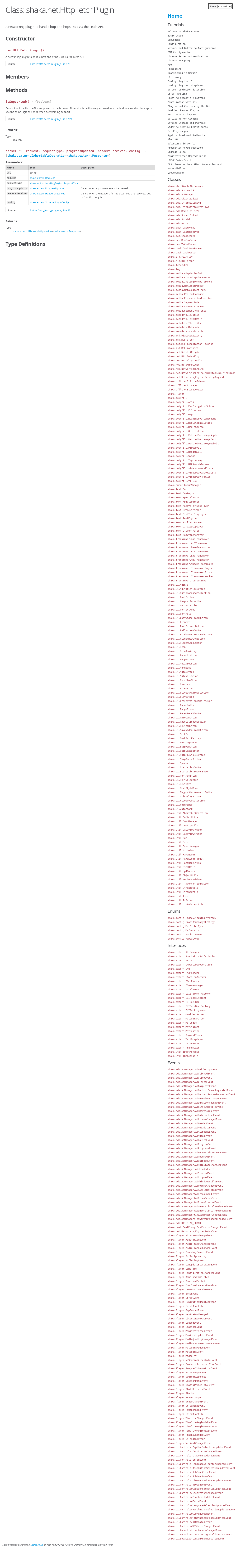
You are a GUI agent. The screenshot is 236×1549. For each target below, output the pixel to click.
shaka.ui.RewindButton (182, 726)
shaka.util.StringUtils (183, 892)
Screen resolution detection (186, 89)
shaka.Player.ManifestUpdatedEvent (190, 1335)
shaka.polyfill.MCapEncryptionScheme (192, 418)
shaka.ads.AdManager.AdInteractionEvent (194, 1115)
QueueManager (176, 172)
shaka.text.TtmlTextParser (185, 522)
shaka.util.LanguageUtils (184, 863)
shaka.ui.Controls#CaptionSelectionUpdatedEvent (199, 1488)
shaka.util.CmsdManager (183, 821)
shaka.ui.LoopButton (181, 659)
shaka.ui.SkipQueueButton (184, 759)
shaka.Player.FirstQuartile (186, 1306)
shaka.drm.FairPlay (180, 256)
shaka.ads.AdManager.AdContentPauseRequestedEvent (201, 1090)
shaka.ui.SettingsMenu (182, 742)
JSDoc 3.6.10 (37, 1544)
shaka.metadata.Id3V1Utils (185, 319)
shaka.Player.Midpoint (182, 1356)
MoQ (170, 64)
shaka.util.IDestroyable (183, 1051)
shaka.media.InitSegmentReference (190, 281)
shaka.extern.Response (87, 155)
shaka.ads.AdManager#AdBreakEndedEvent (193, 1194)
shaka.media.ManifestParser (186, 285)
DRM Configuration (179, 52)
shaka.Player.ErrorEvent (183, 1297)
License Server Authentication (188, 56)
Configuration (177, 44)
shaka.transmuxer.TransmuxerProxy (190, 572)
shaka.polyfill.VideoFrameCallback (190, 468)
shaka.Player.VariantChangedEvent (190, 1443)
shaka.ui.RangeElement (182, 709)
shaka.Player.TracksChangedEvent (189, 1434)
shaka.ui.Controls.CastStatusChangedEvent (195, 1451)
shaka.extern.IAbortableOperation (36, 155)
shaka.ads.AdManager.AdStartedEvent (191, 1173)
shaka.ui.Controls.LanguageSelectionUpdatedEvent (200, 1464)
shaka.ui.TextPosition (182, 775)
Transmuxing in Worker (182, 73)
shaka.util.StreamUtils (183, 887)
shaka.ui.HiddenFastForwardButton (190, 634)
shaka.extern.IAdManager (183, 973)
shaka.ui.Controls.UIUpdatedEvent (190, 1484)
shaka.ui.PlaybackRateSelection (188, 692)
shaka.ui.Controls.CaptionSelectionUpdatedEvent (199, 1447)
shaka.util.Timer (179, 896)
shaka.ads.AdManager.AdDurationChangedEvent (197, 1102)
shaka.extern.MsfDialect (183, 1027)
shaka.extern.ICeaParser (183, 981)
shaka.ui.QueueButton (181, 705)
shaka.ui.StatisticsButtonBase (188, 771)
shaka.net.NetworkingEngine (186, 368)
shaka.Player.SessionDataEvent (188, 1380)
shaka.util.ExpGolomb (181, 850)
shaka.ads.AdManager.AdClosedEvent (190, 1082)
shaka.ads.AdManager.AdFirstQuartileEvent (195, 1106)
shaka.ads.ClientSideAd (183, 198)
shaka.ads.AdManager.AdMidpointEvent (192, 1131)
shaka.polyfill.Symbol (182, 456)
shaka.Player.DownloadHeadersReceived (192, 1285)
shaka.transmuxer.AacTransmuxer (188, 539)
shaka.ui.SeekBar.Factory (184, 738)
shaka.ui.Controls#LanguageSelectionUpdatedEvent (200, 1505)
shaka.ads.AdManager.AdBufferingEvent (192, 1069)
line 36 (66, 210)
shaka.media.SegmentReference (187, 310)
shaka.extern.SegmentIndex (185, 1035)
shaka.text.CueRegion (181, 493)
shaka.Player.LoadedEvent (184, 1322)
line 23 (66, 64)
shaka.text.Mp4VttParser (183, 501)
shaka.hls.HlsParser (181, 260)
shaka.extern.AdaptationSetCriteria (191, 956)
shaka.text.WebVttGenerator (186, 535)
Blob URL (173, 139)
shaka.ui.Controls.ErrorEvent (187, 1459)
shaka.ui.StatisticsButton (185, 767)
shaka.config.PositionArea (185, 934)
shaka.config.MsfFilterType (186, 926)
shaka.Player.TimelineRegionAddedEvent (193, 1422)
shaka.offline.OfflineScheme (186, 381)
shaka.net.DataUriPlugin (183, 352)
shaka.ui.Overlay (179, 684)
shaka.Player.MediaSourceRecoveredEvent (194, 1343)
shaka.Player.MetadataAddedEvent (189, 1347)
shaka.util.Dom (177, 838)
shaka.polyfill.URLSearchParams (188, 464)
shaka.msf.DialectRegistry (185, 335)
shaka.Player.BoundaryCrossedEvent (190, 1252)
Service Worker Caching (183, 118)
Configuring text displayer (186, 85)
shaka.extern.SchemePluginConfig (49, 202)
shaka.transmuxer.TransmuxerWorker (190, 576)
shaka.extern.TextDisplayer (186, 1039)
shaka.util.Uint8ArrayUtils (186, 904)
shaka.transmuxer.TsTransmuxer (188, 580)
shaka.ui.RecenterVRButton (185, 713)
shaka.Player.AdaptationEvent (187, 1239)
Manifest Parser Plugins (183, 110)
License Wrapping (179, 60)
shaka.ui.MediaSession (182, 663)
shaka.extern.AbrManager (183, 952)
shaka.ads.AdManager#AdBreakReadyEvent (193, 1198)
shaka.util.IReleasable (183, 1056)
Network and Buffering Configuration (192, 48)
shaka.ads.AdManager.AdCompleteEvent (192, 1086)
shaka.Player (176, 393)
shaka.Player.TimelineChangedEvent (190, 1418)
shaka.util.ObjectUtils (183, 875)
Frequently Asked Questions (186, 147)
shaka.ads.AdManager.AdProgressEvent (192, 1148)
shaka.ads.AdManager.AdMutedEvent (190, 1136)
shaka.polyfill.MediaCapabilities (190, 422)
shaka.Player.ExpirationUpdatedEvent (192, 1302)
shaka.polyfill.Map (180, 414)
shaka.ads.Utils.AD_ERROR (184, 1223)
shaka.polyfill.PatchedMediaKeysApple (192, 435)
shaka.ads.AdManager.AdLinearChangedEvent (195, 1119)
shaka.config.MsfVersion (183, 930)
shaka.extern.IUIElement (183, 989)
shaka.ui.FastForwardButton (186, 626)
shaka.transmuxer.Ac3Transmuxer (188, 543)
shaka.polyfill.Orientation (186, 431)
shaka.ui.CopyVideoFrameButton (188, 618)
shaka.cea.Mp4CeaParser (183, 240)
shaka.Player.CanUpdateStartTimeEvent (192, 1264)
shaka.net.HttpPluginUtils (185, 360)
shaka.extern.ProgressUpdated (47, 188)
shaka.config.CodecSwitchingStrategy (192, 918)
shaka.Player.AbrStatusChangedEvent (191, 1235)
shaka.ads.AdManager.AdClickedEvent (191, 1073)
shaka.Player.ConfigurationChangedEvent (194, 1273)
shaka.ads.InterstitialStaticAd (188, 207)
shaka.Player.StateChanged (185, 1397)
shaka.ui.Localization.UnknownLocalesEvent (196, 1538)
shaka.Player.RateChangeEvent (187, 1372)
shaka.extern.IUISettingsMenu (187, 1010)
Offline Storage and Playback (187, 122)
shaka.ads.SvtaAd (179, 219)
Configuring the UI (180, 81)
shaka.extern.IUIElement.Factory (189, 993)
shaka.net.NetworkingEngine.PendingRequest (196, 377)
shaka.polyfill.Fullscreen (185, 410)
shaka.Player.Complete (182, 1268)
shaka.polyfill (177, 398)
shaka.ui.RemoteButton (182, 717)
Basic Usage (175, 35)
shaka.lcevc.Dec (178, 265)
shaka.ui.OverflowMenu (182, 680)
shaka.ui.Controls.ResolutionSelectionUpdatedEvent (201, 1468)
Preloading (174, 68)
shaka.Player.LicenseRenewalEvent (190, 1318)
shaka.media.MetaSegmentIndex (187, 290)
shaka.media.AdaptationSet (185, 273)
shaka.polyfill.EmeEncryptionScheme (191, 406)
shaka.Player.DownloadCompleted (188, 1277)
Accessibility (177, 168)
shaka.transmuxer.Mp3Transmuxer (188, 559)
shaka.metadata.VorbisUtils (186, 331)
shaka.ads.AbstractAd (181, 190)
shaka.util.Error (179, 842)
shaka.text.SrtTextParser (184, 510)
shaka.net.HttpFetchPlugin (185, 356)
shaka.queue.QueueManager (184, 485)
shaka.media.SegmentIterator (186, 306)
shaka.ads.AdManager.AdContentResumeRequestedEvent (201, 1094)
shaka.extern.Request (42, 178)
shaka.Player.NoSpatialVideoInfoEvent (192, 1360)
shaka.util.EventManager (183, 846)
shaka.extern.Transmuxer (183, 1047)
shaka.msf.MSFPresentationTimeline (190, 344)
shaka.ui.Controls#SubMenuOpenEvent (191, 1513)
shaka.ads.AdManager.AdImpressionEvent (193, 1111)
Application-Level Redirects (186, 135)
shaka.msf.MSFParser (181, 339)
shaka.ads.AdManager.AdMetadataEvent (192, 1127)
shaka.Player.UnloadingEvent (186, 1439)
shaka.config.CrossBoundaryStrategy (191, 922)
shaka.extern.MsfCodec (182, 1022)
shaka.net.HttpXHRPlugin (183, 364)
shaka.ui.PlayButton (181, 696)
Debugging (174, 39)
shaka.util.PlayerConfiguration (188, 883)
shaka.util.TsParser (181, 900)
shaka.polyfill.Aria (181, 402)
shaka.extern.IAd (179, 968)
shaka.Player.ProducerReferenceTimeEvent (194, 1364)
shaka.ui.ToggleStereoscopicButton (190, 792)
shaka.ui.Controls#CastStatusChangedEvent (195, 1493)
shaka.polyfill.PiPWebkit (184, 447)
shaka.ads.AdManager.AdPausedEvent (190, 1140)
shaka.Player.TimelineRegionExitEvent (192, 1430)
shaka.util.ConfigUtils (183, 825)
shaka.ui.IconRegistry (182, 651)
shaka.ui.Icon (177, 647)
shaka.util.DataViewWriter (185, 833)
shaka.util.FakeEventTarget (186, 858)
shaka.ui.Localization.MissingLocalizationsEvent (200, 1534)
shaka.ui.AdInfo (178, 584)
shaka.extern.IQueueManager (186, 985)
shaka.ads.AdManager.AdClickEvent (190, 1077)
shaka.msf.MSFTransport (183, 348)
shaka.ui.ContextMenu (181, 609)
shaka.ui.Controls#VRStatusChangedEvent (194, 1526)
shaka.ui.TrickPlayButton (184, 796)
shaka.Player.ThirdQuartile (186, 1414)
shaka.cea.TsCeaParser (182, 244)
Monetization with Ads (182, 102)
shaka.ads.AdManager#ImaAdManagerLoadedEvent (197, 1214)
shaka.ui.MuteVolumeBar (183, 676)
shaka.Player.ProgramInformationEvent (192, 1368)
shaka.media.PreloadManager (186, 294)
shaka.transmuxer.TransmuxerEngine (190, 568)
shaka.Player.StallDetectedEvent (189, 1389)
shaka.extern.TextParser (183, 1043)
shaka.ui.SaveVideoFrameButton (188, 730)
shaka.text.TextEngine (182, 518)
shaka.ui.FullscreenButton (185, 630)
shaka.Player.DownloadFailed (186, 1281)
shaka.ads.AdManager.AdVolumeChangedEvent (195, 1185)
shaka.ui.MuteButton (181, 672)
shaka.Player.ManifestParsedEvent (190, 1331)
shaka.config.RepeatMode (183, 938)
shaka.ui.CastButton (181, 597)
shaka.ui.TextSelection (183, 779)
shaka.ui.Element (179, 622)
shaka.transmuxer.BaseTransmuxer (189, 547)
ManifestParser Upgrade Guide (187, 156)
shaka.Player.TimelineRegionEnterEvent (193, 1426)
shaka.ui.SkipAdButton (182, 746)
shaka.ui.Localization (182, 655)
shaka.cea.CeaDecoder (181, 236)
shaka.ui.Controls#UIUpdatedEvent (190, 1522)
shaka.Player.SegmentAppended (187, 1376)
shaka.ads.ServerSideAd (183, 215)
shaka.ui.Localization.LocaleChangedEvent (195, 1530)
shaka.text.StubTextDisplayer (187, 514)
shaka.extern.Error (180, 960)
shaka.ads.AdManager (181, 194)
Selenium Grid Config (181, 143)
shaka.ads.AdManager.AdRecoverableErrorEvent (197, 1152)
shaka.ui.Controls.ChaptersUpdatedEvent (194, 1455)
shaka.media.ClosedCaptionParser (189, 277)
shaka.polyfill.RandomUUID (185, 451)
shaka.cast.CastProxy (181, 227)
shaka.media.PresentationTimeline (190, 298)
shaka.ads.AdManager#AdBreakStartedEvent (194, 1202)
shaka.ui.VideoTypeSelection (186, 800)
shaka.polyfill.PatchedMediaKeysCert (192, 439)
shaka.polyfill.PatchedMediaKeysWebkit (193, 443)
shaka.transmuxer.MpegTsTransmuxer (190, 564)
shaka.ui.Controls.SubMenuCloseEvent (192, 1472)
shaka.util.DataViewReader (185, 829)
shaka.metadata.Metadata (183, 327)
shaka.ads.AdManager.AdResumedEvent (191, 1156)
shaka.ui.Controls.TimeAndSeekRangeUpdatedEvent (199, 1480)
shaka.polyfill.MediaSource (186, 427)
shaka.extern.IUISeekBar (183, 1002)
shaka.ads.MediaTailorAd (183, 211)
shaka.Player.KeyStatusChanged (188, 1314)
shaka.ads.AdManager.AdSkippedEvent (191, 1160)
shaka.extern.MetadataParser (186, 1018)
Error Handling (177, 93)
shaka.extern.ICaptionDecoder (187, 977)
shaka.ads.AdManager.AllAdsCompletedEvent (195, 1189)
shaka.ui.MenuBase (179, 667)
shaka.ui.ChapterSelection (185, 601)
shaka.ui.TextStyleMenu (183, 788)
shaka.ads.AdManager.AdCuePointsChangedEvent (197, 1098)
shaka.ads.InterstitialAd (184, 202)
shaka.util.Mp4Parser (181, 871)
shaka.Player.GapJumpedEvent (186, 1310)
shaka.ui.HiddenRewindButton (186, 638)
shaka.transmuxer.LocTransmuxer (188, 555)
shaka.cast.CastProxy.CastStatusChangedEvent (197, 1227)
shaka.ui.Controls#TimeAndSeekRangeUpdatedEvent (199, 1517)
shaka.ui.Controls (179, 613)
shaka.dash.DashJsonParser (185, 248)
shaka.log (174, 269)
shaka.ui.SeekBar (179, 734)
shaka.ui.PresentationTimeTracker (190, 701)
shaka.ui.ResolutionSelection (187, 721)
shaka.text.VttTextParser (184, 530)
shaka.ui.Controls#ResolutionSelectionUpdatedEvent (201, 1509)
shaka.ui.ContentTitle (182, 605)
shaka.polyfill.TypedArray (185, 460)
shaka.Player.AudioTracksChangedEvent (192, 1248)
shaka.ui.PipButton (180, 688)
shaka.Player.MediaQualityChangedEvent (193, 1339)
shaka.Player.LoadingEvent (185, 1326)
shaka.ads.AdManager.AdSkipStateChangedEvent (197, 1165)
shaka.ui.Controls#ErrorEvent (187, 1501)
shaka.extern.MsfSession (183, 1031)
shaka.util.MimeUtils (181, 867)
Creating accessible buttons (186, 98)
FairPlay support (179, 131)
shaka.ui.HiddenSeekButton (185, 642)
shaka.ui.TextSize (179, 784)
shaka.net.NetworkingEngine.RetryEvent (193, 1231)
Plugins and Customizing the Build (190, 106)
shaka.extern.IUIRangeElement (187, 997)
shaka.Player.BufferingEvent (186, 1260)
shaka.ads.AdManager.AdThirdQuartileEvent (195, 1181)
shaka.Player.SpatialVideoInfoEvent (191, 1385)
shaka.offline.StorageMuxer (186, 389)
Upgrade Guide (177, 152)
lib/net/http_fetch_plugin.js (45, 64)
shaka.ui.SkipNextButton (183, 750)
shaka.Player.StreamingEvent (186, 1405)
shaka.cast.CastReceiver (183, 231)
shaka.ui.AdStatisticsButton (186, 588)
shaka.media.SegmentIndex (184, 302)
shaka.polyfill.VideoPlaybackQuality (192, 472)
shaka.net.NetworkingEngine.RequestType (54, 183)
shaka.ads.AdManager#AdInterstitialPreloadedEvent (201, 1206)
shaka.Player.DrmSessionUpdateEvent (191, 1289)
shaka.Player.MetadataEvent (186, 1351)
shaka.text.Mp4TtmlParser (184, 497)
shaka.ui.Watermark (180, 809)
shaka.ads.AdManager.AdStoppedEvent (191, 1177)
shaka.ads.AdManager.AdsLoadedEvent (191, 1169)
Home (175, 15)
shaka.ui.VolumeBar (180, 804)
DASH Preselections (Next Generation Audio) (197, 164)
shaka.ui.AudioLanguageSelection (189, 593)
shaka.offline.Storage (182, 385)
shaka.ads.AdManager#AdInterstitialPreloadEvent (199, 1210)
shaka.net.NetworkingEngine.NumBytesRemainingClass (201, 373)
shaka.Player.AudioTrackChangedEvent (192, 1243)
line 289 (67, 119)
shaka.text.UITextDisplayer (186, 526)
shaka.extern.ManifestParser (186, 1014)
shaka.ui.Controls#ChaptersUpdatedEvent (194, 1497)
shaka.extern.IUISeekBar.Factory (189, 1006)
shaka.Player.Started (181, 1393)
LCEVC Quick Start (179, 160)
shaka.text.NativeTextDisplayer (188, 505)
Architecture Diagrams (182, 114)
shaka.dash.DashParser (182, 252)
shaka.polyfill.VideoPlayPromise (189, 476)
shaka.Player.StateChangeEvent (188, 1401)
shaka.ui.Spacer (178, 763)
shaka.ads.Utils (178, 223)
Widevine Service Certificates (188, 127)
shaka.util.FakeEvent (181, 854)
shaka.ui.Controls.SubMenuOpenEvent (191, 1476)
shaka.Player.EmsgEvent (183, 1293)
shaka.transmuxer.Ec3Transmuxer (188, 551)
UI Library (174, 77)
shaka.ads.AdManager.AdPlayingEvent (191, 1144)
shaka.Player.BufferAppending (187, 1256)
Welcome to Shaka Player (183, 31)
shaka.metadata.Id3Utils (183, 314)
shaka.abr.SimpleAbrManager (186, 186)
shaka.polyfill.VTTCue (182, 481)
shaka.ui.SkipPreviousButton (186, 755)
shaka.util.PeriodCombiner (185, 879)
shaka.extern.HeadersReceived (47, 193)
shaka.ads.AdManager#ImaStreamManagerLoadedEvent (200, 1219)
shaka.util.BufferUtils (183, 817)
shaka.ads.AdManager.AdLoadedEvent (190, 1123)
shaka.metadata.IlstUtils (184, 323)
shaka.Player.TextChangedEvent (188, 1410)
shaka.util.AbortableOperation (188, 813)
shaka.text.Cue (177, 489)
